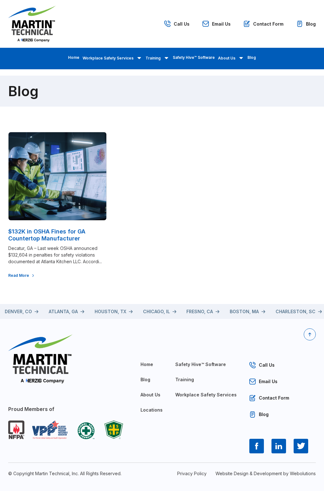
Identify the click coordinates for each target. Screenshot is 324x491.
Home (73, 57)
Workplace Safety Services (108, 58)
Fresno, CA (199, 311)
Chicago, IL (156, 311)
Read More (18, 275)
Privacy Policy (192, 473)
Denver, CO (18, 311)
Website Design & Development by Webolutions (265, 473)
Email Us (221, 24)
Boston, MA (244, 311)
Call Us (182, 24)
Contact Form (268, 24)
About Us (226, 58)
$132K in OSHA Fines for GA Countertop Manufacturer (46, 235)
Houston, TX (110, 311)
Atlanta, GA (63, 311)
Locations (151, 410)
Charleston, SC (295, 311)
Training (153, 58)
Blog (311, 24)
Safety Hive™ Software (194, 57)
